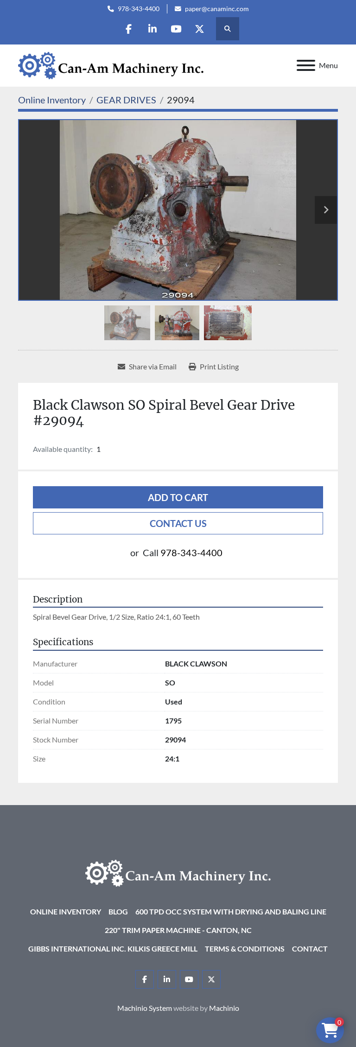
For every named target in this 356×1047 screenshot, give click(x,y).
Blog (118, 911)
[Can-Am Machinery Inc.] (178, 872)
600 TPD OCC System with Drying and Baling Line (230, 911)
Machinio (224, 1007)
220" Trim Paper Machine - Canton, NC (178, 930)
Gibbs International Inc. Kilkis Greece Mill (112, 948)
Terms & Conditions (245, 948)
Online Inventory (65, 911)
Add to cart (178, 497)
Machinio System (144, 1007)
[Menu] (306, 65)
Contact (310, 948)
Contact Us (178, 523)
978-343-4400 (138, 9)
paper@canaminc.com (217, 9)
